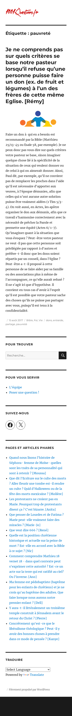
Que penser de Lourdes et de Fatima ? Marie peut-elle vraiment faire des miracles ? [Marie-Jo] (36, 520)
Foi (36, 320)
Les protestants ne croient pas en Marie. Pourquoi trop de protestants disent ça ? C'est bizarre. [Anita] (35, 504)
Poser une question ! (24, 392)
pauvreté (21, 324)
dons (49, 320)
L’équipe (15, 387)
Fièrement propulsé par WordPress (29, 689)
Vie (41, 320)
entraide (58, 320)
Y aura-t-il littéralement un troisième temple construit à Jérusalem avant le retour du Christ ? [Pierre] (37, 613)
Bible (29, 320)
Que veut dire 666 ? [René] (28, 530)
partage (10, 324)
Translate (37, 675)
